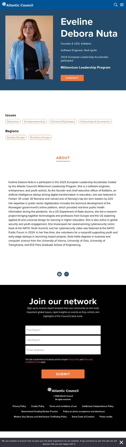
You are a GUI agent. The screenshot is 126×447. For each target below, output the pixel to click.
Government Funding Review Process (39, 411)
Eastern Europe (16, 137)
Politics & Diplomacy (63, 121)
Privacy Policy (74, 359)
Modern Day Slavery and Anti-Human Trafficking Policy (40, 416)
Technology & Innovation (95, 121)
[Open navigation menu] (122, 4)
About (63, 157)
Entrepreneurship (34, 121)
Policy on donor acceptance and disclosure (84, 411)
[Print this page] (59, 274)
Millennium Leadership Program (85, 67)
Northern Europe (40, 137)
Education (13, 121)
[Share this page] (66, 274)
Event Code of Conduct (83, 416)
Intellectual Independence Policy (97, 406)
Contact (72, 78)
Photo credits (106, 416)
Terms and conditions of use (63, 406)
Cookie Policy (37, 406)
